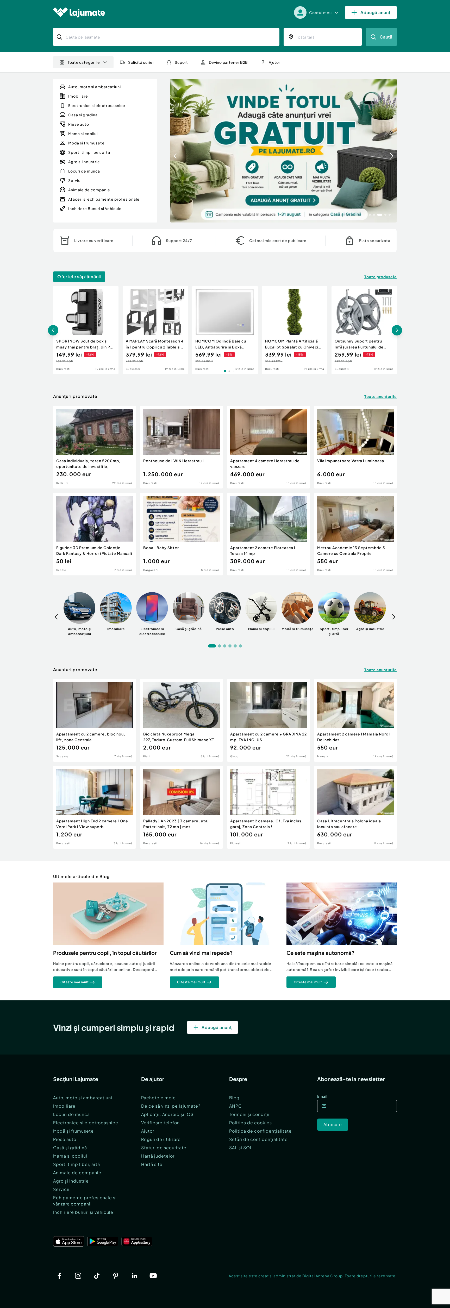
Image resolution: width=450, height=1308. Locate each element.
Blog (234, 1097)
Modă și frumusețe (73, 1131)
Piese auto (64, 1139)
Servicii (61, 1189)
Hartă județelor (157, 1156)
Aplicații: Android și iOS (167, 1114)
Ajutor (147, 1131)
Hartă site (151, 1164)
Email (322, 1096)
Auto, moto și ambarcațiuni (82, 1097)
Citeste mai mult (74, 982)
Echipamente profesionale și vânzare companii (85, 1201)
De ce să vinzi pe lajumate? (171, 1106)
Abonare (332, 1124)
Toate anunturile (380, 396)
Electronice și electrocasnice (85, 1122)
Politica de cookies (250, 1122)
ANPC (235, 1106)
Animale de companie (77, 1172)
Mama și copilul (70, 1156)
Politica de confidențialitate (260, 1131)
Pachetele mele (158, 1097)
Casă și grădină (70, 1147)
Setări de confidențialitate (258, 1139)
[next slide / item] (391, 151)
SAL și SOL (241, 1147)
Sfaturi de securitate (163, 1147)
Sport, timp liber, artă (76, 1164)
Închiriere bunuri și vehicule (83, 1212)
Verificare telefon (160, 1122)
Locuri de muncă (71, 1114)
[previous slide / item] (175, 151)
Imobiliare (64, 1106)
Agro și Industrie (71, 1181)
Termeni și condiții (249, 1114)
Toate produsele (380, 276)
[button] (366, 214)
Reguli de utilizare (161, 1139)
